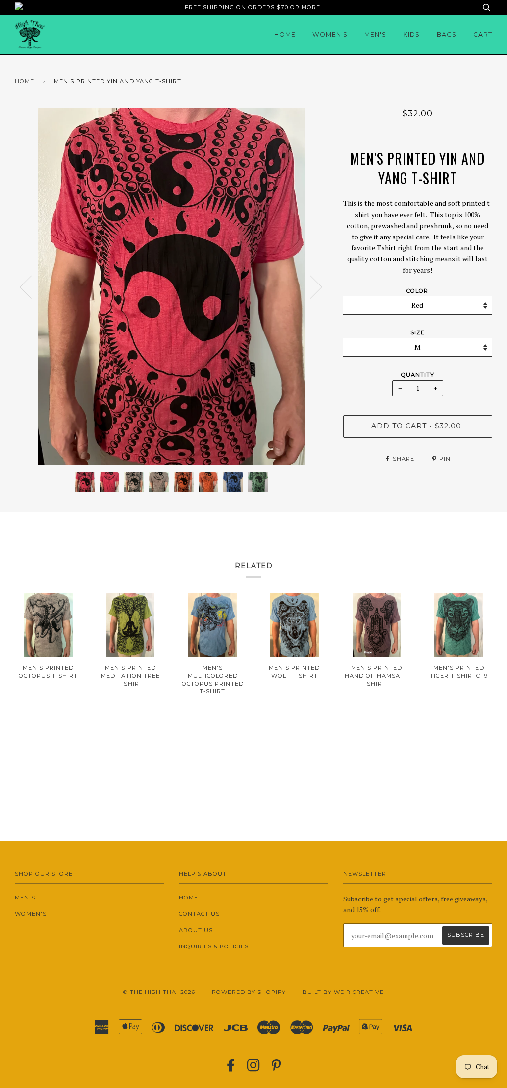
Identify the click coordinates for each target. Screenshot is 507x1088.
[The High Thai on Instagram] (253, 1068)
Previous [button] (32, 286)
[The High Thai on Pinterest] (276, 1068)
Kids (411, 34)
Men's (375, 34)
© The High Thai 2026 (159, 992)
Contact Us (199, 913)
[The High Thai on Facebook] (231, 1068)
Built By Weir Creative (343, 992)
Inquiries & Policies (214, 946)
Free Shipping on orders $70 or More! (253, 7)
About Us (196, 930)
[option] (171, 286)
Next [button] (310, 286)
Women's (330, 34)
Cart (482, 34)
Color (417, 290)
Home (285, 34)
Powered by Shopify (249, 992)
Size (417, 332)
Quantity (417, 374)
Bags (446, 34)
